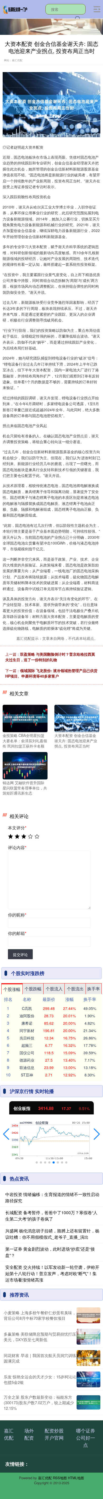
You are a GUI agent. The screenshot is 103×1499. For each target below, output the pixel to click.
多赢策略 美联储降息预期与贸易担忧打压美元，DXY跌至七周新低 (40, 1336)
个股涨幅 (11, 989)
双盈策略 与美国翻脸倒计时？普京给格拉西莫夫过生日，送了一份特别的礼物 (50, 656)
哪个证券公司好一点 (85, 1437)
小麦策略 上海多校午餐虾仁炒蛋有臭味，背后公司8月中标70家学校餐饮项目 (40, 1315)
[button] (6, 1134)
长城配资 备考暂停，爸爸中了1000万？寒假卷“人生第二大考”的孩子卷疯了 (51, 1215)
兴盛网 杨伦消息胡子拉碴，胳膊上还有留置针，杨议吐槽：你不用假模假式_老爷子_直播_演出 (52, 1234)
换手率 (93, 989)
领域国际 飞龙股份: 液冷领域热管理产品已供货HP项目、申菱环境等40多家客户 (51, 673)
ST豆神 (27, 1074)
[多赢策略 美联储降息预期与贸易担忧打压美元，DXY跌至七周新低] (88, 1337)
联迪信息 (27, 1067)
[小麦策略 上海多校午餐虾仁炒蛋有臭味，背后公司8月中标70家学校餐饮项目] (88, 1315)
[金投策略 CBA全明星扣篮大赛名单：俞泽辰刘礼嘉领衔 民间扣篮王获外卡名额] (25, 718)
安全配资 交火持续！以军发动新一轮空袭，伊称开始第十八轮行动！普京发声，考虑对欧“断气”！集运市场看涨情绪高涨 (52, 1273)
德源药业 (27, 1060)
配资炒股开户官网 (54, 1434)
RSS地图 (60, 1477)
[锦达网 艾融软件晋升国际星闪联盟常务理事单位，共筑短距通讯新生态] (25, 765)
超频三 (26, 1045)
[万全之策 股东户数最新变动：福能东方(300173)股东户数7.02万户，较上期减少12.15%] (88, 1402)
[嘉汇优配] (15, 8)
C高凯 (27, 1008)
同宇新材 (27, 1030)
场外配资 (29, 1434)
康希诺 (26, 1023)
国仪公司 (27, 1052)
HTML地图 (76, 1477)
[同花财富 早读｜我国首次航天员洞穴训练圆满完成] (88, 1358)
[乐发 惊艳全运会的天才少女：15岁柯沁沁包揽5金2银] (88, 1379)
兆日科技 (27, 1038)
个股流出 (75, 989)
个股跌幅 (33, 989)
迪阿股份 (27, 1015)
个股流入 (54, 989)
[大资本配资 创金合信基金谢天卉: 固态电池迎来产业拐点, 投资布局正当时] (76, 718)
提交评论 (20, 954)
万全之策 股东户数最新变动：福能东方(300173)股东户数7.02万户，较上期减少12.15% (39, 1402)
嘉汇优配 (8, 1434)
